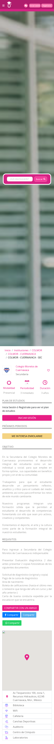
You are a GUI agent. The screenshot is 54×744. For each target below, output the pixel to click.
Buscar (39, 179)
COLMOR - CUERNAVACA (22, 354)
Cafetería (18, 716)
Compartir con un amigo (20, 608)
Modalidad (9, 388)
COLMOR (37, 350)
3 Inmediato (27, 393)
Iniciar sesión (35, 6)
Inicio (8, 350)
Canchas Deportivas (24, 721)
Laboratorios (20, 737)
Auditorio (18, 726)
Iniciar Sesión (27, 418)
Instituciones (21, 350)
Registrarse (47, 6)
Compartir (12, 615)
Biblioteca (18, 705)
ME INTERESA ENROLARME (27, 436)
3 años (45, 393)
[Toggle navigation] (3, 5)
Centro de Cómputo (24, 732)
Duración (45, 388)
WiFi (15, 710)
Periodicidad (27, 388)
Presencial (9, 392)
